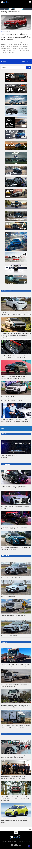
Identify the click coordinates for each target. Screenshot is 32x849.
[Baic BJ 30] (16, 82)
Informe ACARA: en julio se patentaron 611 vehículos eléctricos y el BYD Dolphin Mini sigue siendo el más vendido (14, 820)
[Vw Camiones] (16, 209)
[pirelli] (16, 93)
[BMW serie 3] (16, 250)
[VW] (16, 150)
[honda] (16, 175)
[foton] (16, 9)
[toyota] (16, 220)
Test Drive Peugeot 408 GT (8, 596)
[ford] (16, 164)
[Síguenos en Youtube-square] (28, 61)
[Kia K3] (16, 138)
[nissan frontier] (16, 261)
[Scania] (16, 186)
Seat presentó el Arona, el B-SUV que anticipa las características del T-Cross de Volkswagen (16, 37)
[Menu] (30, 2)
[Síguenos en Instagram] (30, 61)
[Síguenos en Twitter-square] (25, 61)
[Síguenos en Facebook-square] (23, 61)
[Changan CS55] (16, 115)
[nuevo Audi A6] (16, 127)
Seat (2, 31)
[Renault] (16, 229)
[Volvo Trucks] (16, 272)
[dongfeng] (16, 104)
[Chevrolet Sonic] (16, 198)
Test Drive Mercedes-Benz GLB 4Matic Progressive (14, 577)
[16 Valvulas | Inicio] (6, 2)
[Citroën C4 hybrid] (16, 283)
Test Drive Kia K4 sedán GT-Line (9, 635)
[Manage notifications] (29, 846)
